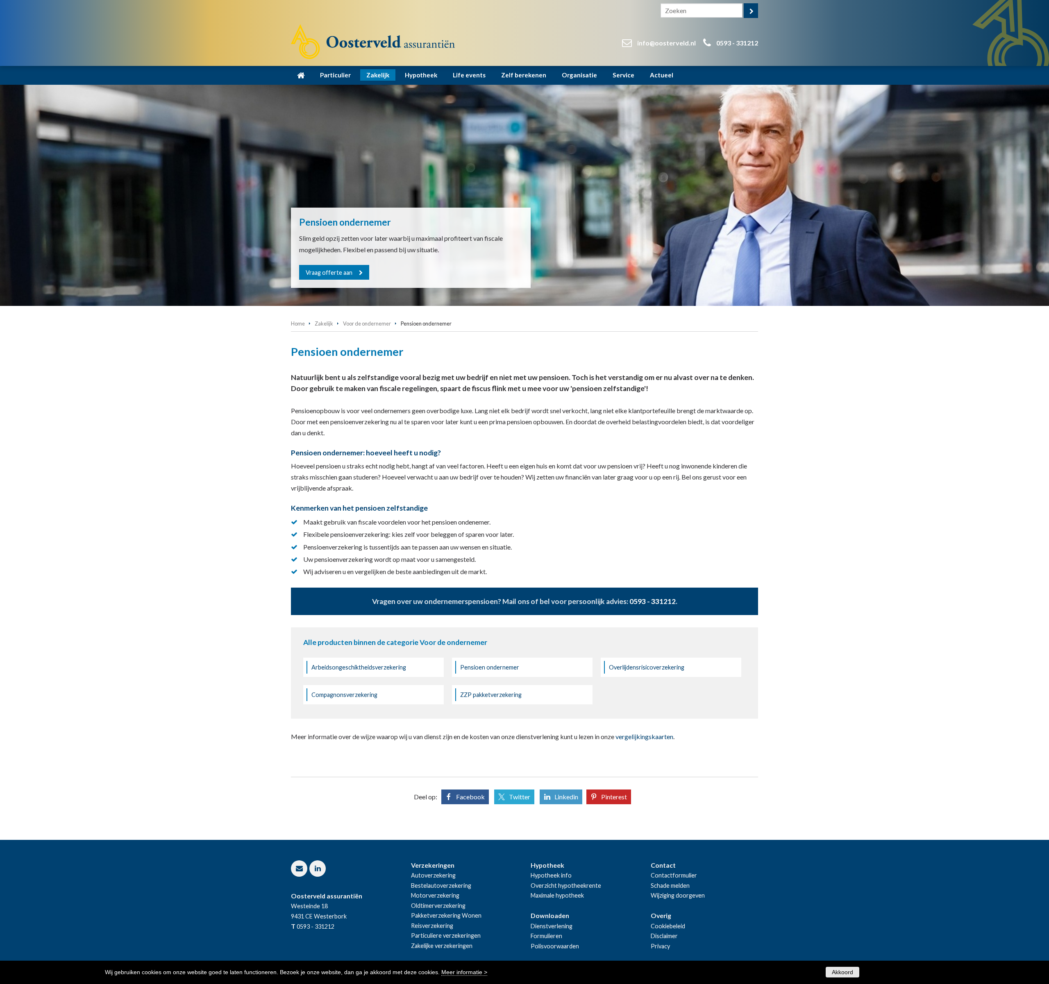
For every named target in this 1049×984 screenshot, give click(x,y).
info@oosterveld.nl (666, 43)
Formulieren (546, 935)
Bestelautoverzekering (441, 885)
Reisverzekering (432, 925)
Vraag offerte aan (329, 272)
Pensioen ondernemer (489, 667)
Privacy (660, 946)
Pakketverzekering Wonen (446, 915)
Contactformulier (674, 875)
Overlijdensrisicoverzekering (646, 667)
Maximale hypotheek (557, 895)
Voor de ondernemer (367, 323)
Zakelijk (324, 323)
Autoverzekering (433, 875)
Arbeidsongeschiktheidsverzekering (358, 667)
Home (298, 323)
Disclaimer (664, 935)
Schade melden (670, 885)
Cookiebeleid (668, 926)
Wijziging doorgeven (678, 895)
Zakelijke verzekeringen (441, 945)
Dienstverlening (551, 926)
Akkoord (842, 972)
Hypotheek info (551, 875)
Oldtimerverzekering (438, 905)
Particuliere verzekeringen (446, 935)
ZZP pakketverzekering (491, 694)
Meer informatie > (464, 972)
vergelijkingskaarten (644, 736)
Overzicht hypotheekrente (566, 885)
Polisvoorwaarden (555, 946)
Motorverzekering (435, 895)
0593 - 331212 (737, 43)
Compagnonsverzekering (344, 694)
